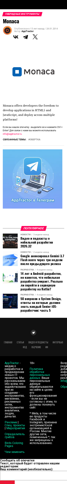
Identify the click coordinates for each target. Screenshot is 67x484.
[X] (35, 36)
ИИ (46, 347)
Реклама (11, 422)
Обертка (35, 139)
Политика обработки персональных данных (40, 373)
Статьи (20, 342)
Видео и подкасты (38, 342)
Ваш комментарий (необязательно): (26, 469)
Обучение (36, 347)
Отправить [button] (7, 482)
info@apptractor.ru (12, 134)
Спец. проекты (15, 425)
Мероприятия (15, 428)
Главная (8, 342)
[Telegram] (25, 36)
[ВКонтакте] (15, 36)
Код (25, 347)
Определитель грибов (15, 435)
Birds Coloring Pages (14, 444)
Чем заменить (15, 452)
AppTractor (27, 31)
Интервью (58, 342)
